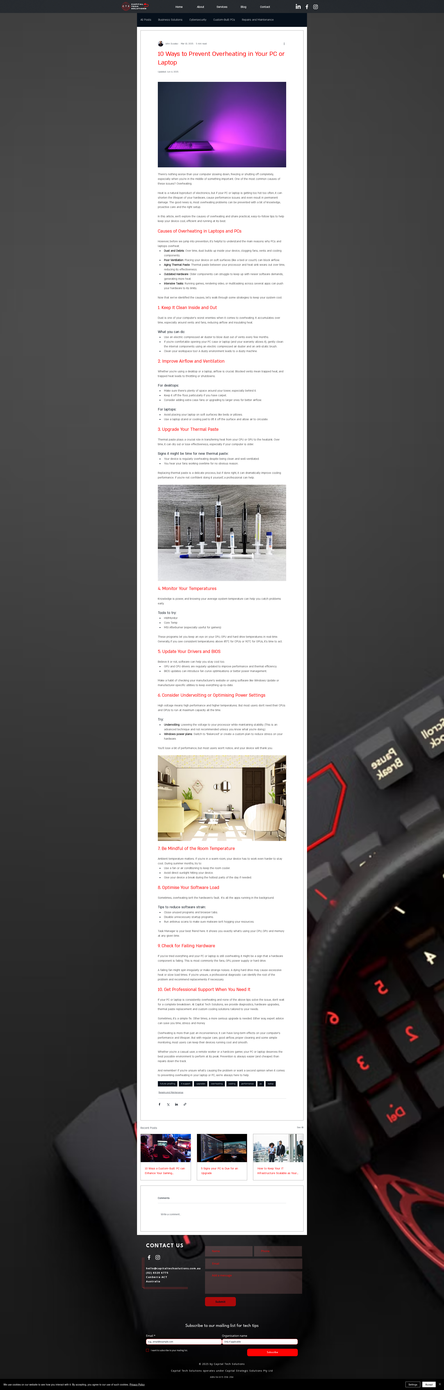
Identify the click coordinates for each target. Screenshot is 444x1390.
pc (261, 1083)
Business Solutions (170, 20)
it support (185, 1083)
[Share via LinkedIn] (176, 1104)
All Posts (145, 20)
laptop (271, 1083)
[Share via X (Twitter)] (168, 1104)
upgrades (200, 1083)
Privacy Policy (137, 1384)
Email (150, 1335)
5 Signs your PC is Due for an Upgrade (219, 1171)
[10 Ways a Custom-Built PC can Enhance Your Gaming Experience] (166, 1148)
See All (300, 1127)
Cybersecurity (197, 20)
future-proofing (167, 1083)
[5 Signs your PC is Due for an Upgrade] (222, 1148)
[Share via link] (185, 1104)
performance (247, 1083)
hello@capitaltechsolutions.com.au (173, 1268)
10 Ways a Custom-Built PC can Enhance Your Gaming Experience (165, 1171)
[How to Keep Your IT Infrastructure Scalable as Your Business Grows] (278, 1148)
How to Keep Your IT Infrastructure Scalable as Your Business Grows (277, 1171)
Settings (412, 1384)
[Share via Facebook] (159, 1104)
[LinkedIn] (298, 7)
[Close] (440, 1384)
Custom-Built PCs (224, 20)
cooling (232, 1083)
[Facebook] (307, 7)
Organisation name (234, 1335)
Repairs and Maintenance (258, 20)
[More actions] (284, 44)
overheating (217, 1083)
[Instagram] (316, 7)
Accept (429, 1384)
